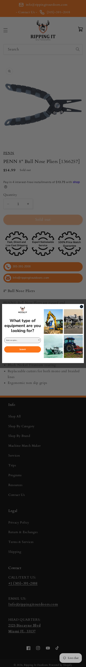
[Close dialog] (81, 306)
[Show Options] (39, 340)
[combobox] (22, 340)
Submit (22, 349)
